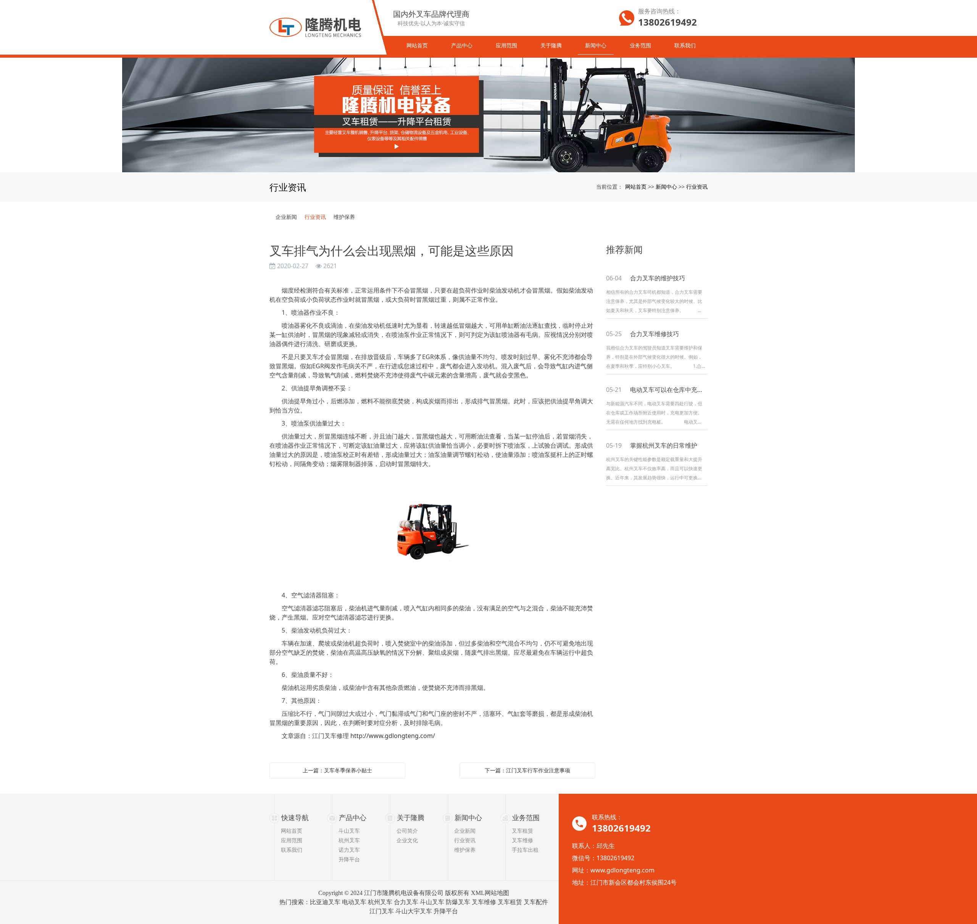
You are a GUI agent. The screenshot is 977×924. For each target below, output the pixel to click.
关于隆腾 (410, 817)
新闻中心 (666, 186)
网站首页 (635, 186)
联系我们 (291, 849)
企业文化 (407, 840)
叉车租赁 (522, 830)
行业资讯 (697, 186)
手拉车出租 (525, 849)
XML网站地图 (490, 893)
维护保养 (344, 216)
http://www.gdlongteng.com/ (392, 735)
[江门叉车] (488, 115)
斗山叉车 (349, 830)
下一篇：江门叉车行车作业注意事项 (527, 770)
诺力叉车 (349, 849)
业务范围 (526, 817)
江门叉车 (381, 911)
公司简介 (407, 830)
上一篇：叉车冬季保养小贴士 (337, 770)
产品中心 (352, 817)
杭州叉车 (349, 840)
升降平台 (349, 859)
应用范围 (291, 840)
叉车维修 (522, 840)
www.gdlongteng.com (622, 870)
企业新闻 (286, 216)
